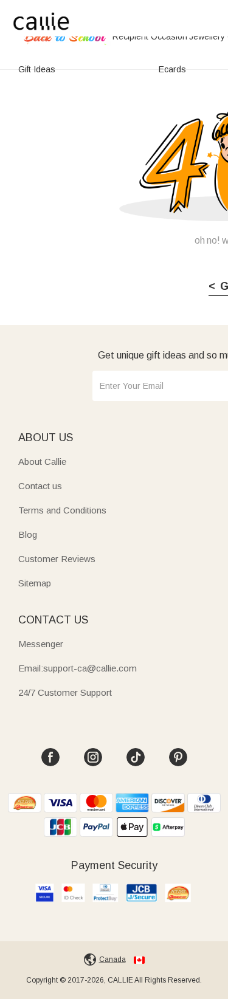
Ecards (172, 69)
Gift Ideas (36, 69)
